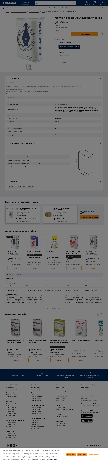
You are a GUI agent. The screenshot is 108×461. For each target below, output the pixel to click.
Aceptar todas (71, 454)
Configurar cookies (94, 454)
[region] (54, 454)
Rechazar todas (82, 454)
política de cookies (52, 459)
